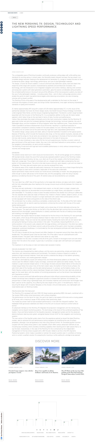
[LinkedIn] (1, 27)
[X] (1, 25)
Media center (61, 432)
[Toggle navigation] (92, 8)
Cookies (58, 436)
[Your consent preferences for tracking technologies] (1, 332)
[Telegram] (1, 30)
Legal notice (50, 436)
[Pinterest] (1, 32)
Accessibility (66, 436)
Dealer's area (40, 432)
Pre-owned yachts (51, 432)
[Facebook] (1, 22)
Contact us (70, 432)
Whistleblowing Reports (28, 432)
